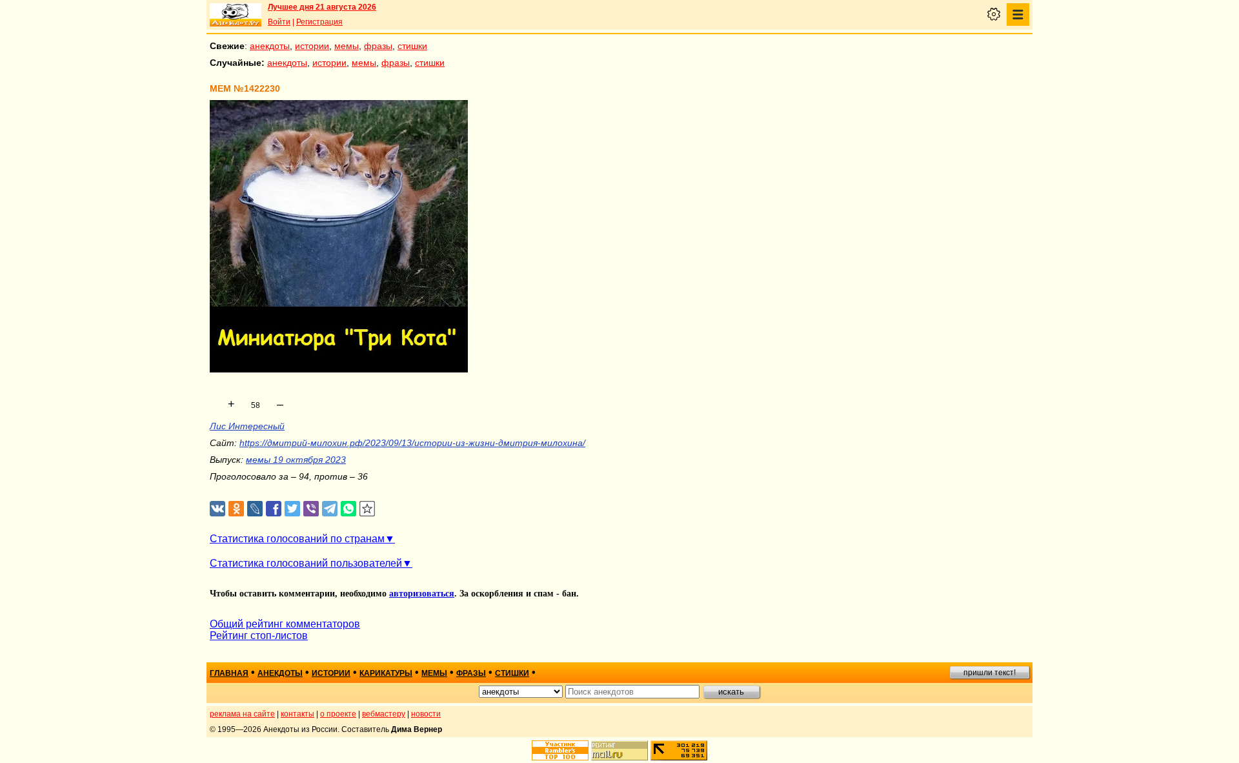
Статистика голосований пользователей (306, 563)
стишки (412, 46)
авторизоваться (421, 593)
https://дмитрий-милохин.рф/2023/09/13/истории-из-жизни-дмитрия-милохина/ (412, 443)
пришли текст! (989, 672)
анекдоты (270, 46)
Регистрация (319, 21)
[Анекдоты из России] (235, 14)
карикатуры (385, 673)
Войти (279, 21)
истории (312, 46)
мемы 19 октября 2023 (296, 459)
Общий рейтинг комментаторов (285, 623)
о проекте (338, 713)
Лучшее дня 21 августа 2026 (322, 7)
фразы (378, 46)
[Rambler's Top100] (560, 750)
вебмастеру (383, 713)
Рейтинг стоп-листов (259, 635)
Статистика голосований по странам (297, 538)
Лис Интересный (247, 426)
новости (426, 713)
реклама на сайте (242, 713)
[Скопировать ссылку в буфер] (367, 509)
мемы (346, 46)
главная (229, 673)
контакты (297, 713)
